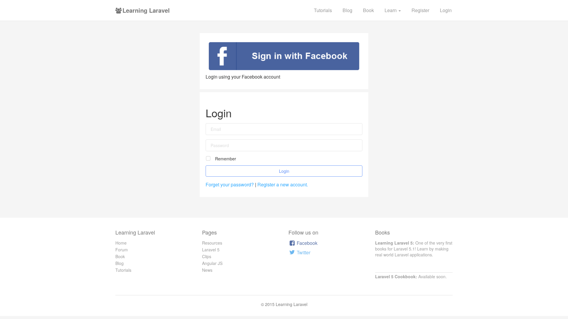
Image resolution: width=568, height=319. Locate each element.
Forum (121, 250)
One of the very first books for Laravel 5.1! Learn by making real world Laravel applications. (413, 249)
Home (121, 243)
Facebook (306, 243)
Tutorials (323, 10)
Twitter (303, 252)
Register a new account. (282, 184)
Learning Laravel (145, 10)
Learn (391, 10)
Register (420, 10)
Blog (347, 10)
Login (446, 10)
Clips (206, 256)
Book (368, 10)
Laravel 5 (211, 250)
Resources (212, 243)
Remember (225, 159)
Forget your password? (230, 184)
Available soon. (411, 276)
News (207, 270)
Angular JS (212, 263)
